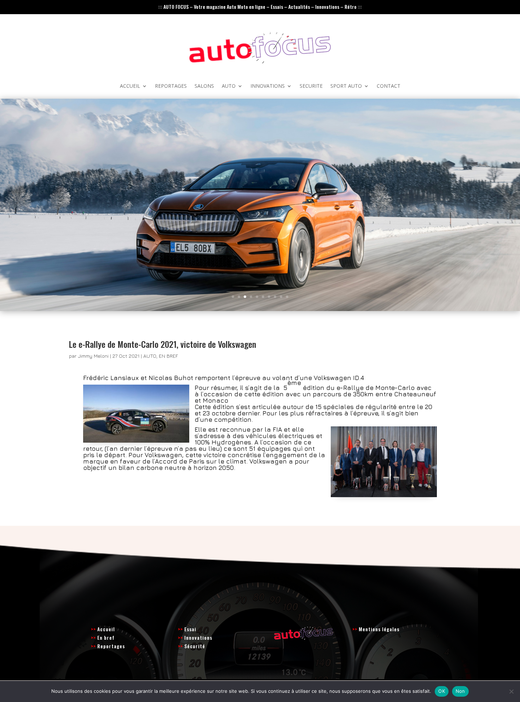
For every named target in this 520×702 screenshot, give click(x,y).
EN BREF (168, 356)
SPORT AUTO (346, 86)
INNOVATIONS (267, 86)
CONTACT (388, 86)
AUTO (229, 86)
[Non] (511, 691)
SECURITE (311, 86)
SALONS (204, 86)
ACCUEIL (130, 86)
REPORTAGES (171, 86)
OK (441, 691)
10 (287, 296)
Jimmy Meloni (93, 356)
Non (460, 691)
